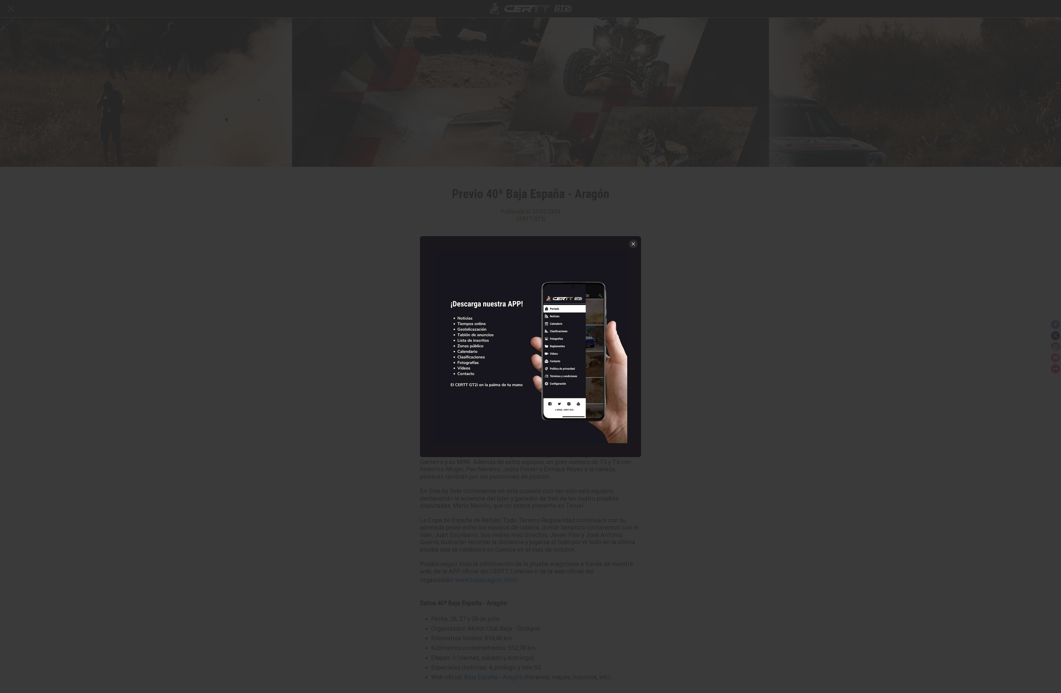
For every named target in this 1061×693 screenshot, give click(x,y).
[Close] (633, 243)
